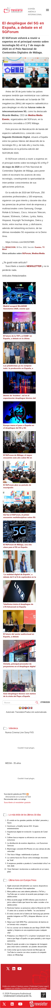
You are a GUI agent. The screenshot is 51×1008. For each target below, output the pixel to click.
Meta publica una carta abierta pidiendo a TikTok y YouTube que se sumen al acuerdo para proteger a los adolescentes (27, 894)
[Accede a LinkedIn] (12, 1004)
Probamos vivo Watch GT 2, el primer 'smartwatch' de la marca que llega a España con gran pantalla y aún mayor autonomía (28, 938)
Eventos (38, 247)
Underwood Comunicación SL (18, 996)
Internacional (35, 15)
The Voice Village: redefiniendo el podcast (23, 855)
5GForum (26, 253)
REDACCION (10, 247)
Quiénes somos (23, 986)
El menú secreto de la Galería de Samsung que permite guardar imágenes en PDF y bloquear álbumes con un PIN (28, 916)
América (32, 12)
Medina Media (38, 253)
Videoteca (13, 728)
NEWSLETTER (34, 266)
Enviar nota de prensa (30, 988)
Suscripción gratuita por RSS (15, 794)
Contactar (43, 988)
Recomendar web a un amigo (15, 799)
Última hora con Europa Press (22, 880)
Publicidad (34, 986)
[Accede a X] (4, 1004)
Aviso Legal (43, 986)
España (31, 9)
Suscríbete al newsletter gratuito (17, 802)
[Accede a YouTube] (20, 1004)
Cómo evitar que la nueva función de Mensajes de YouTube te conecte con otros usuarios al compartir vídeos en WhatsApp (26, 952)
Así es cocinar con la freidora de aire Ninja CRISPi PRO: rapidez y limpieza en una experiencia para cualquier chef (28, 930)
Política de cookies (9, 986)
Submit (37, 702)
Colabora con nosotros (13, 988)
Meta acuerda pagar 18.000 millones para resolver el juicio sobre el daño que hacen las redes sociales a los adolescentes (28, 902)
